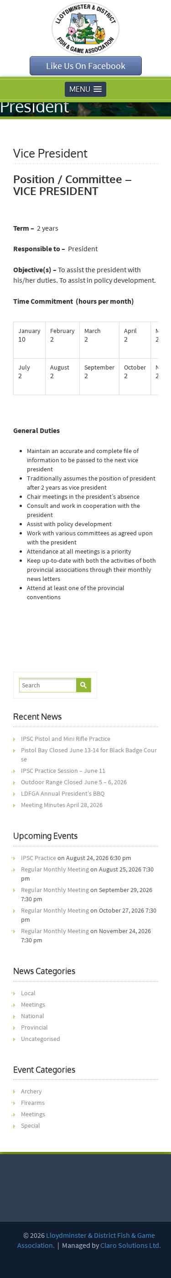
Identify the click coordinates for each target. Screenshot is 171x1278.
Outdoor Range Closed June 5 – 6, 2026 (74, 782)
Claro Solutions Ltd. (130, 1245)
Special (30, 1125)
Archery (31, 1091)
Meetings (33, 1004)
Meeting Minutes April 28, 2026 (62, 805)
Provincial (34, 1027)
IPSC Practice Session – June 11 (63, 770)
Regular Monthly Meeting (55, 869)
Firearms (33, 1102)
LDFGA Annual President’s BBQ (62, 793)
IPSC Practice (38, 858)
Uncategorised (40, 1039)
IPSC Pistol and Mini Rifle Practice (65, 738)
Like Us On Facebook (85, 65)
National (32, 1016)
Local (28, 993)
